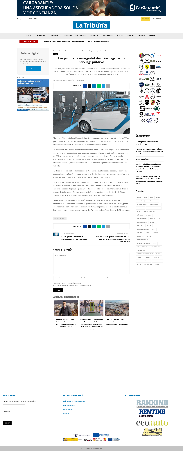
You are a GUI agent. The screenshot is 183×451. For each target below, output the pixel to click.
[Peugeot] (147, 105)
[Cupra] (147, 63)
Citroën (140, 201)
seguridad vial (155, 247)
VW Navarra (148, 264)
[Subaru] (147, 117)
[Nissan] (152, 99)
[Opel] (141, 105)
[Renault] (158, 105)
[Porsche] (152, 105)
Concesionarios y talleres (75, 35)
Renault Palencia (142, 240)
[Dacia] (152, 63)
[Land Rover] (147, 87)
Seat (154, 243)
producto (140, 236)
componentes (141, 204)
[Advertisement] (91, 362)
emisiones (140, 208)
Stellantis (141, 250)
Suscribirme (35, 69)
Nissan (149, 225)
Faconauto (150, 208)
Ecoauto (130, 35)
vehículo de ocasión (152, 257)
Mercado (141, 35)
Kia (160, 218)
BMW (151, 197)
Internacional (41, 35)
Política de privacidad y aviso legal (74, 401)
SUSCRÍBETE (145, 19)
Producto (93, 35)
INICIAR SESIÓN (157, 19)
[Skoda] (157, 111)
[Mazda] (147, 93)
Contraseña (6, 412)
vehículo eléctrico (59, 218)
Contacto (66, 413)
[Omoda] (158, 99)
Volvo (139, 264)
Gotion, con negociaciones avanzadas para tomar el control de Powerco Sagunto (117, 321)
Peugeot (156, 232)
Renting (120, 35)
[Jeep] (146, 81)
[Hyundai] (147, 75)
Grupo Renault (142, 218)
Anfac (139, 197)
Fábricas (54, 35)
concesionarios (155, 204)
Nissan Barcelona (143, 229)
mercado (152, 222)
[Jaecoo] (158, 75)
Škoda (157, 264)
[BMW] (152, 57)
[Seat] (142, 111)
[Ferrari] (147, 69)
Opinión (152, 35)
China (158, 197)
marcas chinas (142, 222)
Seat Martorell (142, 247)
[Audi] (147, 57)
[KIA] (158, 81)
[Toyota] (144, 123)
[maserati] (141, 93)
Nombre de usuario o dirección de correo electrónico (19, 401)
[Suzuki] (152, 117)
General (55, 54)
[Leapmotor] (152, 87)
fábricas (140, 215)
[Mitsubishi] (147, 99)
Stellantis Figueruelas (145, 254)
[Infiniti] (152, 75)
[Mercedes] (152, 93)
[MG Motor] (158, 93)
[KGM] (152, 81)
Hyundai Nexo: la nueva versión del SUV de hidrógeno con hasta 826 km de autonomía (149, 151)
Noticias (61, 51)
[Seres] (150, 111)
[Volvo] (155, 123)
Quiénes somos (68, 409)
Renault (149, 236)
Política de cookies (69, 405)
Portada (55, 51)
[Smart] (141, 117)
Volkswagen (157, 261)
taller (158, 254)
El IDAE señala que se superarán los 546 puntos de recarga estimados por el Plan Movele (113, 239)
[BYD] (158, 57)
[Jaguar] (141, 81)
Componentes (107, 35)
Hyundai (152, 218)
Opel (153, 229)
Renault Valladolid (143, 243)
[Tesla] (158, 117)
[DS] (141, 69)
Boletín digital (29, 53)
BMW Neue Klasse (50, 41)
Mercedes (140, 225)
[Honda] (141, 75)
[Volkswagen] (149, 123)
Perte (148, 232)
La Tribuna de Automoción (63, 80)
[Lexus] (158, 87)
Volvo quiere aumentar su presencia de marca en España (74, 237)
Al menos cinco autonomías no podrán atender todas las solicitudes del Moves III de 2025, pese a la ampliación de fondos (91, 324)
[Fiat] (152, 69)
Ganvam (148, 215)
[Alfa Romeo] (141, 57)
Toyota (139, 257)
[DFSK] (158, 63)
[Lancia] (141, 87)
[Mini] (141, 99)
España (29, 35)
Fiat (159, 208)
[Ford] (158, 69)
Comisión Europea (152, 201)
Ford (139, 211)
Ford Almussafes (149, 211)
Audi (145, 197)
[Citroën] (141, 63)
